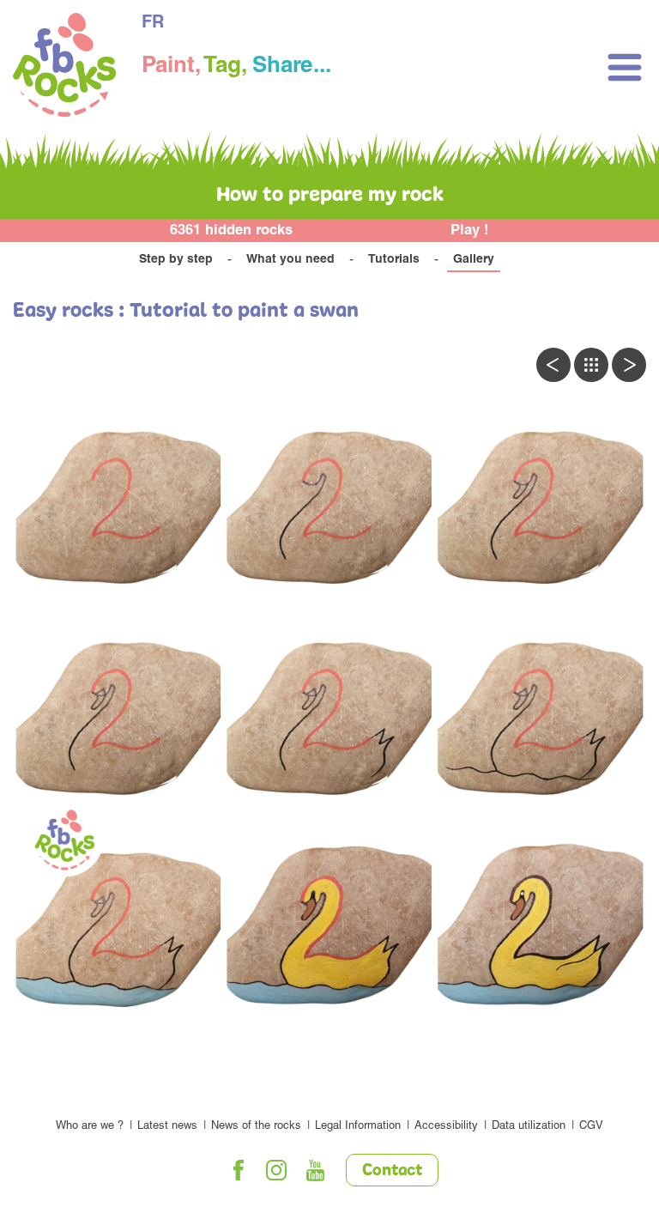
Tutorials (394, 260)
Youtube (316, 1170)
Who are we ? (90, 1126)
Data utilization (528, 1126)
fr (153, 24)
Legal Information (358, 1126)
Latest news (167, 1126)
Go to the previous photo (553, 365)
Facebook (238, 1170)
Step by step (176, 260)
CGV (591, 1126)
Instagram (277, 1170)
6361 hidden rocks (231, 231)
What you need (290, 260)
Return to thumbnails (591, 365)
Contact (392, 1171)
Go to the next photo (629, 365)
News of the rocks (256, 1126)
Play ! (469, 231)
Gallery (473, 260)
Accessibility (446, 1126)
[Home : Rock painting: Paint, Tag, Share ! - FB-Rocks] (64, 67)
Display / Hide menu (625, 67)
